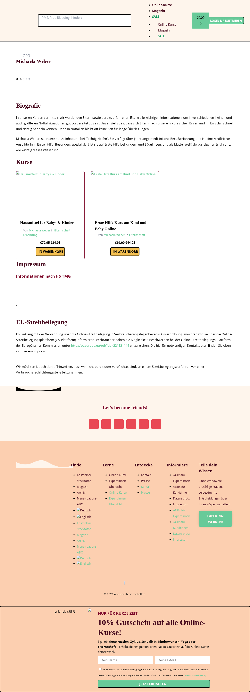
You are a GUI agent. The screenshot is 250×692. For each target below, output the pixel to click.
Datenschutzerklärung (195, 675)
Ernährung (30, 235)
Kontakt (146, 475)
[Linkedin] (119, 424)
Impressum (180, 504)
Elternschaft (62, 230)
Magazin (158, 11)
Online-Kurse (162, 5)
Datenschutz (181, 498)
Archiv (81, 492)
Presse (145, 481)
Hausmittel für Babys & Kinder (47, 222)
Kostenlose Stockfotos (84, 478)
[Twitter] (131, 424)
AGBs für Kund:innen (180, 489)
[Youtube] (144, 424)
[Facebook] (156, 424)
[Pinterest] (106, 424)
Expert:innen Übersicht (117, 484)
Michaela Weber (39, 230)
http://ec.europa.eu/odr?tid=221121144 (100, 345)
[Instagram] (94, 424)
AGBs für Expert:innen (181, 478)
